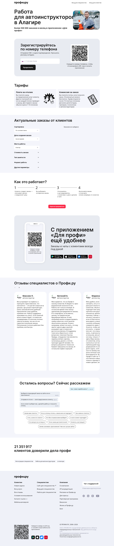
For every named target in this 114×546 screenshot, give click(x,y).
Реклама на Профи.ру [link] (68, 492)
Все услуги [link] (18, 489)
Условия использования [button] (23, 496)
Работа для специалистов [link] (46, 492)
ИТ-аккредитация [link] (66, 489)
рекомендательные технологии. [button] (70, 535)
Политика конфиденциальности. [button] (70, 537)
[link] (57, 256)
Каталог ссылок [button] (20, 499)
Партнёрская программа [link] (69, 499)
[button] (27, 152)
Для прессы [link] (64, 496)
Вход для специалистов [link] (45, 489)
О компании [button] (64, 486)
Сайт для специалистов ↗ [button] (46, 486)
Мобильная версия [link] (21, 502)
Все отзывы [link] (18, 492)
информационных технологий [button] (70, 529)
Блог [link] (61, 509)
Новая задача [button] (19, 486)
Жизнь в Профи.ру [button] (66, 505)
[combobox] (27, 147)
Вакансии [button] (63, 502)
